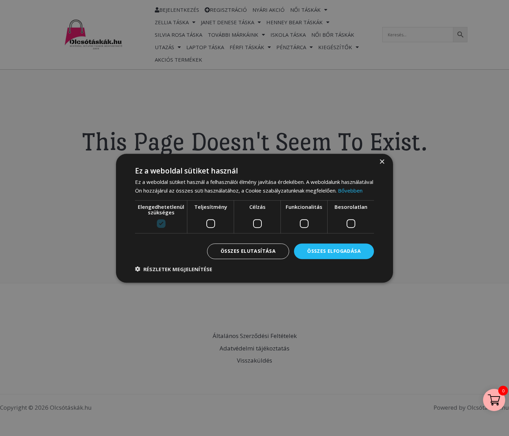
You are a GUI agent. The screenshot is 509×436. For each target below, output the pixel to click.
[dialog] (254, 218)
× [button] (381, 161)
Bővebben (350, 190)
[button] (173, 269)
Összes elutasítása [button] (248, 251)
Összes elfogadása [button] (334, 251)
